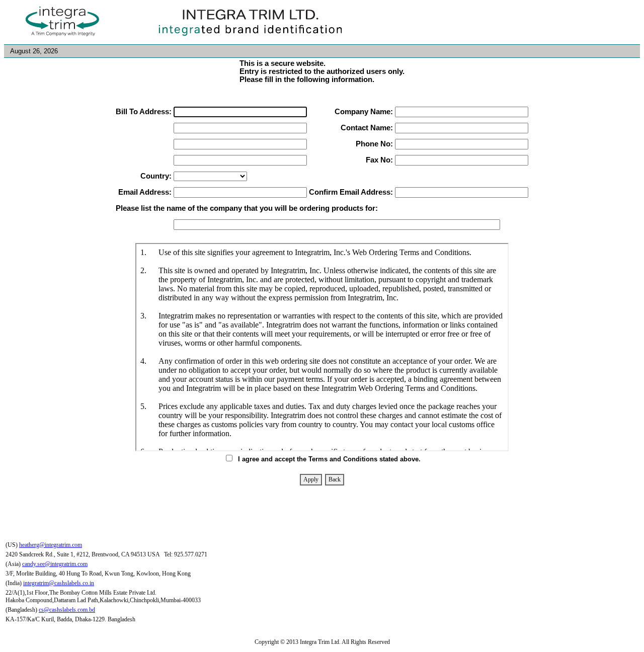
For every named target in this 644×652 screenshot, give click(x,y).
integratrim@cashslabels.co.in (58, 583)
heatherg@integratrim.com (50, 544)
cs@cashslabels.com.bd (67, 609)
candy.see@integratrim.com (55, 563)
